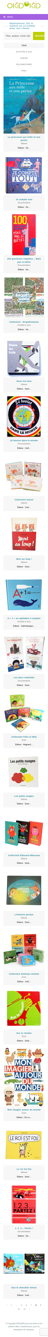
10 (19, 1309)
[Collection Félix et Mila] (24, 732)
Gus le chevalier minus (24, 1287)
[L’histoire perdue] (24, 909)
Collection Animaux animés (24, 974)
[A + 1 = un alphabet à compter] (24, 613)
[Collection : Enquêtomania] (24, 317)
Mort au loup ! (24, 559)
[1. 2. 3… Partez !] (24, 1223)
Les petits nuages (24, 796)
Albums (24, 58)
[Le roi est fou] (24, 1164)
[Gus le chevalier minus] (24, 1282)
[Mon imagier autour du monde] (24, 1104)
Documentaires (24, 64)
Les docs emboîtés (24, 677)
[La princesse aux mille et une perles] (24, 132)
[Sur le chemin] (24, 1028)
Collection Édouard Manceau (24, 855)
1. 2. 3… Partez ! (24, 1228)
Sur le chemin (24, 1033)
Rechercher (40, 35)
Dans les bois (24, 381)
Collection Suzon (24, 499)
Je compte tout (24, 199)
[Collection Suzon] (24, 494)
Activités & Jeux (24, 52)
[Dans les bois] (24, 376)
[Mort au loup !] (24, 554)
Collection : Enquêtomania (24, 322)
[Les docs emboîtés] (24, 672)
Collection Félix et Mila (24, 737)
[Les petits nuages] (24, 791)
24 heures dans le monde (24, 440)
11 (25, 1309)
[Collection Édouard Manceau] (24, 850)
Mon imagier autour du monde (24, 1109)
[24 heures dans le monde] (24, 435)
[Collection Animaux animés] (24, 969)
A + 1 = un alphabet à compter (24, 618)
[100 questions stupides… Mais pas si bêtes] (24, 253)
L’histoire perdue (24, 914)
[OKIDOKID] (24, 7)
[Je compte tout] (24, 194)
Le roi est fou (24, 1169)
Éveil (24, 71)
